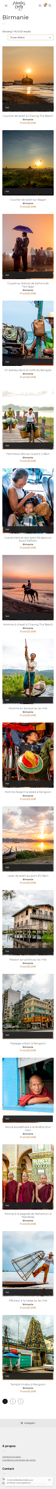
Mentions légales (11, 1456)
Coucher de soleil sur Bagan (28, 199)
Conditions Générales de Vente (19, 1460)
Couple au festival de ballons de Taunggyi (28, 285)
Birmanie (28, 119)
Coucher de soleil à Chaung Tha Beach (28, 115)
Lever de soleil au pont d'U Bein (28, 875)
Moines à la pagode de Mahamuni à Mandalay (28, 1215)
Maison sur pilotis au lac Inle (28, 959)
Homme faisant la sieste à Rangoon (28, 792)
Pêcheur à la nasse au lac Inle (28, 1300)
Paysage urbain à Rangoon (28, 1043)
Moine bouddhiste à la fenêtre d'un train (28, 1129)
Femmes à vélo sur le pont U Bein (28, 453)
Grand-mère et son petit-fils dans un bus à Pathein (28, 539)
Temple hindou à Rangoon (28, 1384)
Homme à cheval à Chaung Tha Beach (28, 624)
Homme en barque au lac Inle (28, 708)
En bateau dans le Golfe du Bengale (28, 370)
